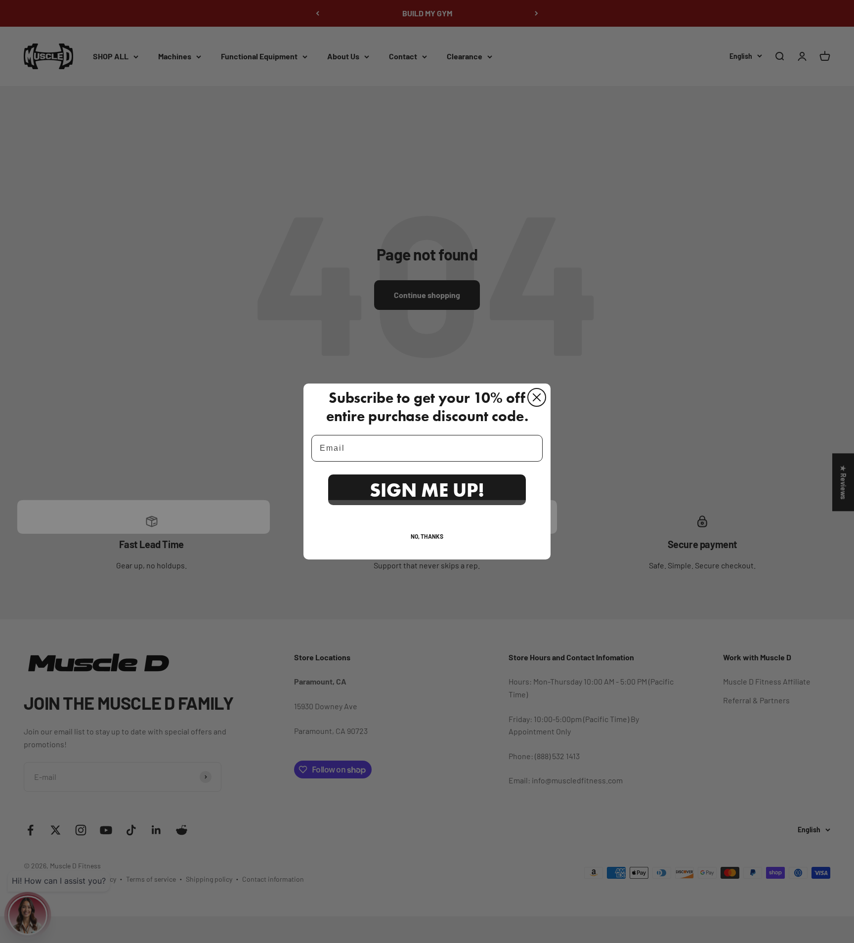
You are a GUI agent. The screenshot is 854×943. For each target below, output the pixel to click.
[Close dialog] (537, 397)
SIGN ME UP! (427, 490)
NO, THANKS (427, 536)
